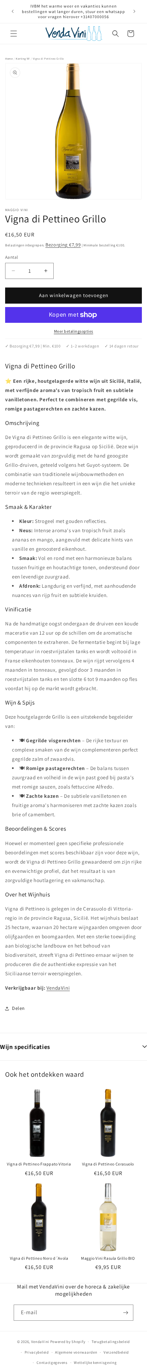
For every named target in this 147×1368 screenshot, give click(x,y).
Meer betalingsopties (73, 331)
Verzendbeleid (116, 1352)
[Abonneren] (125, 1313)
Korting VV (23, 58)
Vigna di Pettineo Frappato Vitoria (39, 1164)
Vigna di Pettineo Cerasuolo (108, 1164)
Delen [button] (18, 1008)
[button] (13, 33)
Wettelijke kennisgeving (95, 1362)
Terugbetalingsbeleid (111, 1341)
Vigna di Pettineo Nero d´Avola (39, 1258)
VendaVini (58, 988)
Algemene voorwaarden (76, 1352)
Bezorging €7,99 (63, 245)
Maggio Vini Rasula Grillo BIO (108, 1258)
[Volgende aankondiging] (134, 11)
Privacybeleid (37, 1352)
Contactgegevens (52, 1362)
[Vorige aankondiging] (12, 11)
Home (9, 58)
